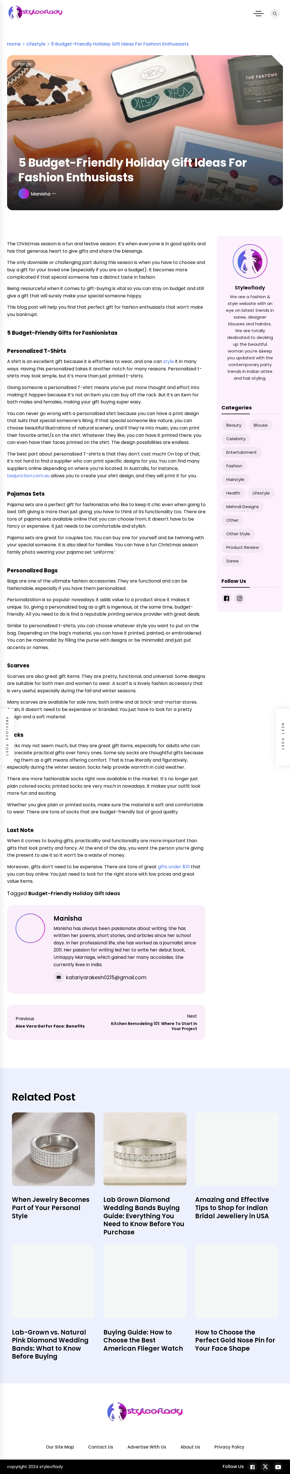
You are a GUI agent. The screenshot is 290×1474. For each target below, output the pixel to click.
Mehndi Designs (242, 507)
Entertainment (241, 452)
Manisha (40, 194)
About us (190, 1447)
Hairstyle (235, 479)
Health (233, 493)
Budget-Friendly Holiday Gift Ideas (74, 893)
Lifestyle (23, 64)
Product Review (242, 547)
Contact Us (100, 1447)
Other (232, 520)
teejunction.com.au (28, 475)
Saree (232, 561)
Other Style (238, 534)
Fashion (234, 466)
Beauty (233, 425)
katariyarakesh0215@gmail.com (106, 977)
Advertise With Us (146, 1447)
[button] (258, 13)
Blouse (261, 425)
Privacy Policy (229, 1447)
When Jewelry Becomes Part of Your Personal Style (50, 1207)
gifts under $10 (174, 866)
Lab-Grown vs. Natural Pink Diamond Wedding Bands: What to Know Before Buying (50, 1344)
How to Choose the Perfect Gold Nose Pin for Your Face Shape (235, 1340)
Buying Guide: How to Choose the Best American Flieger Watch (143, 1340)
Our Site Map (60, 1447)
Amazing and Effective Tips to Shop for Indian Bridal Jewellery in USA (232, 1207)
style (168, 361)
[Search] (275, 13)
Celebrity (236, 439)
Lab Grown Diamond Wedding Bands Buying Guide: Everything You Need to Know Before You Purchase (143, 1215)
